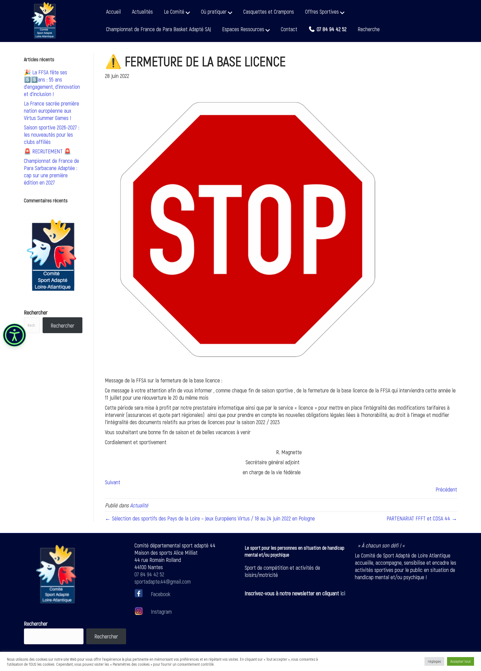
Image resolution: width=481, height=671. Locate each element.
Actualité (139, 505)
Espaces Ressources (243, 29)
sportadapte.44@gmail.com (162, 581)
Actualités (142, 11)
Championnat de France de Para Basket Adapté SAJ (158, 29)
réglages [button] (434, 661)
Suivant (112, 482)
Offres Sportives (322, 11)
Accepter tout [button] (460, 661)
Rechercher (36, 312)
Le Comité (174, 11)
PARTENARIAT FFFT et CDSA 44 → (422, 518)
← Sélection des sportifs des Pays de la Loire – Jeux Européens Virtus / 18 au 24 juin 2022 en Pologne (210, 518)
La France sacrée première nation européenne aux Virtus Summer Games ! (51, 110)
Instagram (160, 611)
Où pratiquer (214, 11)
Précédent (446, 489)
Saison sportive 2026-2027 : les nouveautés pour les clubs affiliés (51, 134)
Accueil (113, 11)
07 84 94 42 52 (149, 574)
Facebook (160, 593)
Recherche (369, 29)
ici (342, 593)
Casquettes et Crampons (268, 11)
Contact (289, 29)
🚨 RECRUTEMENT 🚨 (47, 151)
